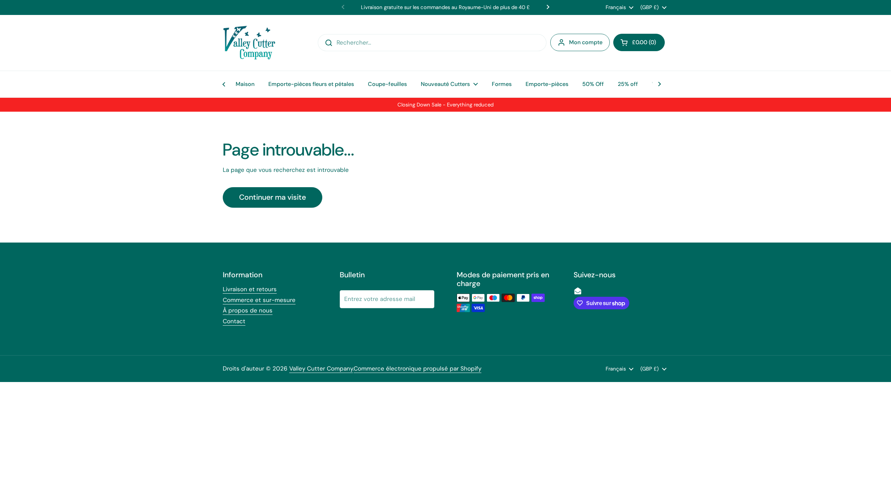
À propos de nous (248, 310)
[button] (639, 42)
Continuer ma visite (272, 197)
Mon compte (585, 42)
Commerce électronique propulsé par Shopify (417, 368)
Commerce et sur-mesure (259, 300)
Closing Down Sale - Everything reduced (445, 105)
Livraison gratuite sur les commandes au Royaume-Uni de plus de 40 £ (445, 7)
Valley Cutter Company (321, 368)
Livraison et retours (250, 289)
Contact (234, 321)
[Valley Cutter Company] (249, 42)
